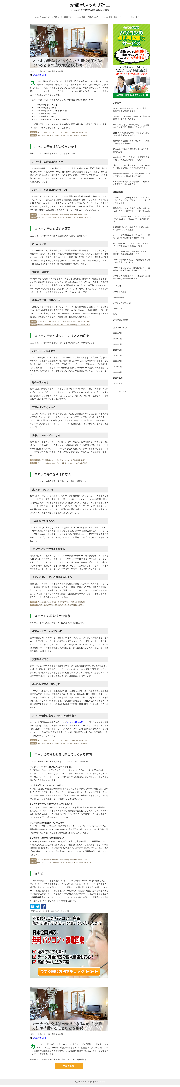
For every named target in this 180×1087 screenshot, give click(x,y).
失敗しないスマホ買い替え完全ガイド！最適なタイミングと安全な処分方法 (64, 218)
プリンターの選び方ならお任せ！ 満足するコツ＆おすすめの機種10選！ (63, 463)
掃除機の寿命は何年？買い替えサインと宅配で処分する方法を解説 (131, 142)
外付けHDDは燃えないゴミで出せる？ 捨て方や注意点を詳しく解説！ (131, 134)
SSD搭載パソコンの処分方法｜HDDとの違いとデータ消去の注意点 (131, 228)
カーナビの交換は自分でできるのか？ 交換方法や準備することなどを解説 (63, 325)
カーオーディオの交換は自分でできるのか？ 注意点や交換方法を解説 (62, 135)
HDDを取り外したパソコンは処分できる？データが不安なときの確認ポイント (131, 244)
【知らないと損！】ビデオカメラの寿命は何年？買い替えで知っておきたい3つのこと (131, 166)
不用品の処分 (93, 17)
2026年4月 (117, 355)
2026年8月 (117, 333)
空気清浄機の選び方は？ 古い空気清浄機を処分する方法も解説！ (60, 605)
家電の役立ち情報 (39, 75)
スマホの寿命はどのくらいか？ (46, 105)
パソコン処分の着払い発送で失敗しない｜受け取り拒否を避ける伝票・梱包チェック (131, 269)
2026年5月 (117, 350)
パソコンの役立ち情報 (109, 17)
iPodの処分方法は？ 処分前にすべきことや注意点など (131, 150)
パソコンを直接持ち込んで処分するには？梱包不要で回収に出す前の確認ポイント (131, 236)
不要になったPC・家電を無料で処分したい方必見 (50, 911)
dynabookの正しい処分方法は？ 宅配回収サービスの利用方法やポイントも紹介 (131, 158)
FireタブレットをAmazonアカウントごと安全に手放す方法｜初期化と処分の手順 (131, 126)
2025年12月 (118, 378)
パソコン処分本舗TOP (41, 17)
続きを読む (70, 1066)
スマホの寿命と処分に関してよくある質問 (51, 119)
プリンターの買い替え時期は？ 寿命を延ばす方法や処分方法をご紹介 (62, 214)
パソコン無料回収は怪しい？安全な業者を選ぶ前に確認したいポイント (131, 261)
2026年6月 (117, 344)
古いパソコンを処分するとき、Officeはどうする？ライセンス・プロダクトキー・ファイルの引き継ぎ (131, 200)
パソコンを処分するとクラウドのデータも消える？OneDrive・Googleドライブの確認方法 (131, 219)
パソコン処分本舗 (75, 722)
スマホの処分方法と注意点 (45, 116)
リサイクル (124, 17)
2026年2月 (117, 367)
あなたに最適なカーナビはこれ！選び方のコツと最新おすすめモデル (62, 132)
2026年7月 (117, 339)
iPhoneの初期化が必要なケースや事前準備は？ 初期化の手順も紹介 (61, 602)
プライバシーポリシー (121, 391)
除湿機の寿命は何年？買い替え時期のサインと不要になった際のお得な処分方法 (131, 174)
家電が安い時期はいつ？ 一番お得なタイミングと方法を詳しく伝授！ (62, 460)
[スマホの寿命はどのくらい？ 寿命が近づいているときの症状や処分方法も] (32, 908)
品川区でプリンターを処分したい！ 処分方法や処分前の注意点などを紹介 (63, 322)
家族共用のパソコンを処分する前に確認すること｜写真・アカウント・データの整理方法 (131, 209)
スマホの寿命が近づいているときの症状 (50, 111)
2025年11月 (118, 383)
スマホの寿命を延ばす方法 (45, 113)
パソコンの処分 (80, 17)
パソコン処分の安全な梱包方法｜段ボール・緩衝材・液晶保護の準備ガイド (131, 252)
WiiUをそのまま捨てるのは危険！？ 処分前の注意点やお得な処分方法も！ (131, 183)
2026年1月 (117, 372)
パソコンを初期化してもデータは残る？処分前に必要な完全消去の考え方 (131, 277)
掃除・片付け (136, 17)
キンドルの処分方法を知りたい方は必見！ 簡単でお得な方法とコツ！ (130, 109)
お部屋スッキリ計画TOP (61, 17)
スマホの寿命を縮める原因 (45, 108)
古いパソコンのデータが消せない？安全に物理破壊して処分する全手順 (131, 117)
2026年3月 (117, 361)
